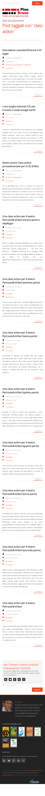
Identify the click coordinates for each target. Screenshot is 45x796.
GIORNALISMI (27, 65)
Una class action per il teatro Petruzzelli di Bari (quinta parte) (20, 390)
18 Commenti (10, 297)
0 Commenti (9, 68)
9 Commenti (9, 565)
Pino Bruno (17, 58)
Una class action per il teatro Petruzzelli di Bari (18, 604)
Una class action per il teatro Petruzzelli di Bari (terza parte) (19, 492)
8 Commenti (9, 238)
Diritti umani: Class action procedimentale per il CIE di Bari (20, 164)
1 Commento (10, 407)
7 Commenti (9, 621)
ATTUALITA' (9, 65)
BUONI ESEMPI (17, 65)
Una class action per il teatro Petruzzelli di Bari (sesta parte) (19, 334)
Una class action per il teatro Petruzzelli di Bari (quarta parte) (20, 444)
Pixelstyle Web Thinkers (35, 770)
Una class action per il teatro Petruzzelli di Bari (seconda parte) (21, 548)
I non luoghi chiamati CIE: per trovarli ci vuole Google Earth (18, 108)
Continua (38, 95)
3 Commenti (9, 351)
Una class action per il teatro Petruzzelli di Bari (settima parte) (21, 280)
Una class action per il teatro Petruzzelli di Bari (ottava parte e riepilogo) (21, 219)
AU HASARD (9, 234)
